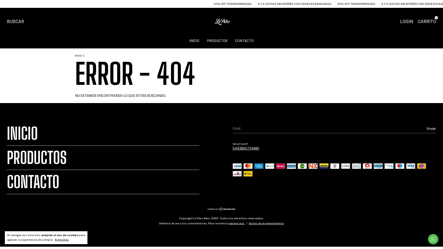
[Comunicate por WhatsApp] (433, 239)
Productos (217, 41)
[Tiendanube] (221, 209)
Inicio (194, 41)
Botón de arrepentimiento (266, 223)
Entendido (62, 239)
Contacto (244, 41)
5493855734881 (246, 148)
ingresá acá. (236, 223)
